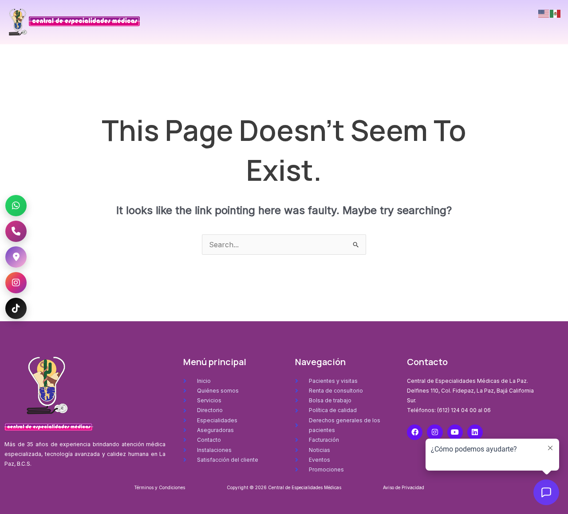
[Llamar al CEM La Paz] (16, 231)
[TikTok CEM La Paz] (16, 308)
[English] (544, 12)
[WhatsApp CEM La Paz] (16, 205)
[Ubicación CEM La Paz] (16, 257)
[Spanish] (555, 12)
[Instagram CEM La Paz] (16, 282)
